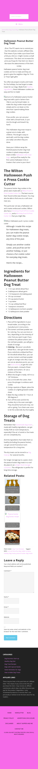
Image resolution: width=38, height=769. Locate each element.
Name (6, 597)
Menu (20, 24)
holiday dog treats (10, 553)
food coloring (16, 365)
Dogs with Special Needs (12, 667)
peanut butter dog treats (24, 553)
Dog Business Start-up (11, 658)
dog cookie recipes (24, 551)
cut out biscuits (13, 551)
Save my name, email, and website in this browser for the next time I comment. (17, 630)
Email (6, 607)
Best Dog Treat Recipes (19, 5)
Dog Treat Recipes (18, 549)
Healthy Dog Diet (9, 661)
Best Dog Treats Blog (12, 30)
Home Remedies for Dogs (12, 670)
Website (6, 617)
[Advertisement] (16, 753)
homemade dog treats (24, 425)
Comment (7, 571)
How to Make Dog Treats (12, 672)
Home (3, 30)
